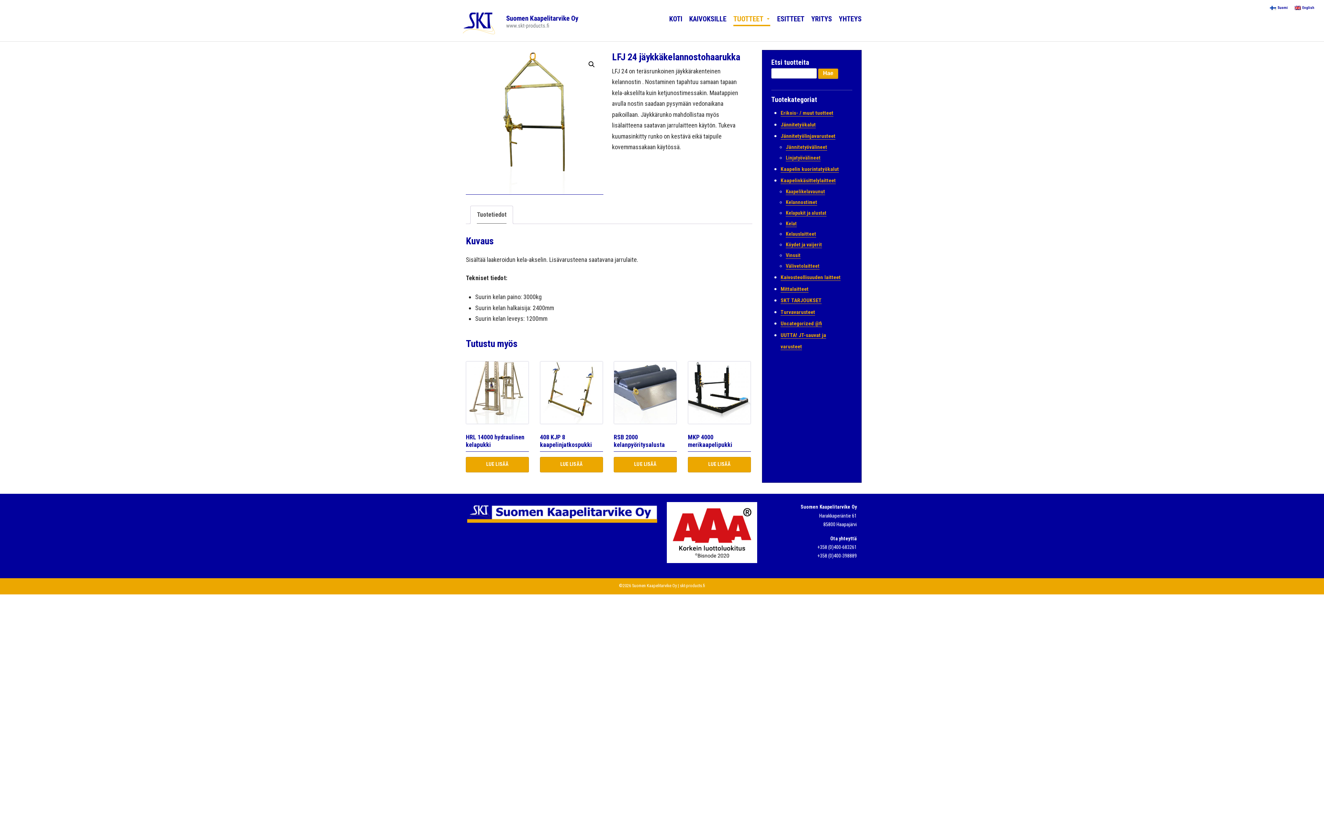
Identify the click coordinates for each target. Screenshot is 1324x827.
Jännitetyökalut (798, 125)
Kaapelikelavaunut (805, 192)
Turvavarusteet (798, 312)
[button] (591, 64)
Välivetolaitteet (803, 266)
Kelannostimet (801, 202)
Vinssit (793, 255)
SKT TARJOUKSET (801, 300)
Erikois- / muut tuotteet (807, 113)
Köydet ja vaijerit (804, 245)
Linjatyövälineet (803, 158)
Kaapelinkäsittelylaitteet (808, 180)
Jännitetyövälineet (806, 147)
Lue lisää (497, 464)
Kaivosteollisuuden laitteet (811, 277)
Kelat (791, 224)
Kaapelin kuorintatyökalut (810, 169)
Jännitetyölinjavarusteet (808, 136)
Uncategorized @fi (801, 323)
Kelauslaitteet (801, 234)
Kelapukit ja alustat (806, 213)
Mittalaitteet (795, 289)
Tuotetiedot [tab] (491, 214)
